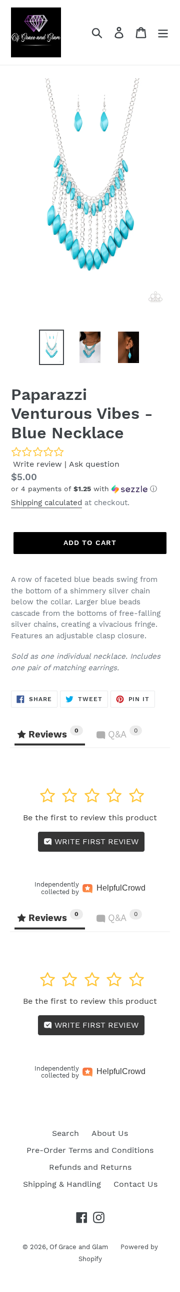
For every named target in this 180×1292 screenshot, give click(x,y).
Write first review (95, 841)
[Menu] (163, 32)
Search (65, 1133)
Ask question (94, 464)
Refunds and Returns (90, 1167)
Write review (37, 464)
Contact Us (136, 1184)
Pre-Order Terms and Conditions (90, 1150)
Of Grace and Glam (79, 1247)
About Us (110, 1133)
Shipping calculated (46, 502)
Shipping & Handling (62, 1184)
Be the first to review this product (90, 817)
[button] (90, 489)
